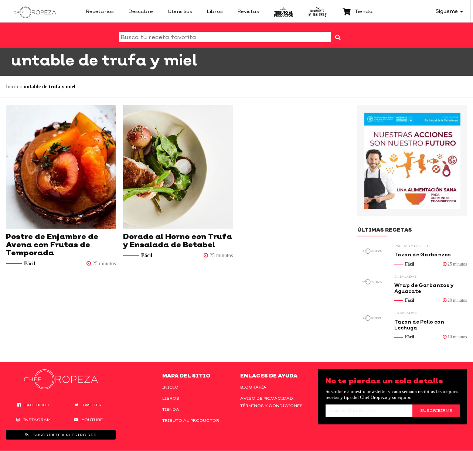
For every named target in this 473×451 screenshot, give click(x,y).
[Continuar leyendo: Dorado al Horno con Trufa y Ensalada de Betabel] (178, 167)
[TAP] (283, 11)
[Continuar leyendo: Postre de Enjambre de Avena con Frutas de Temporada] (61, 167)
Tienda (170, 409)
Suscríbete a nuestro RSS (64, 435)
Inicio (12, 86)
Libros (170, 398)
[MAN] (317, 11)
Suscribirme (436, 410)
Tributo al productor (190, 420)
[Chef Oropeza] (35, 11)
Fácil (29, 263)
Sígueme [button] (447, 11)
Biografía (253, 387)
